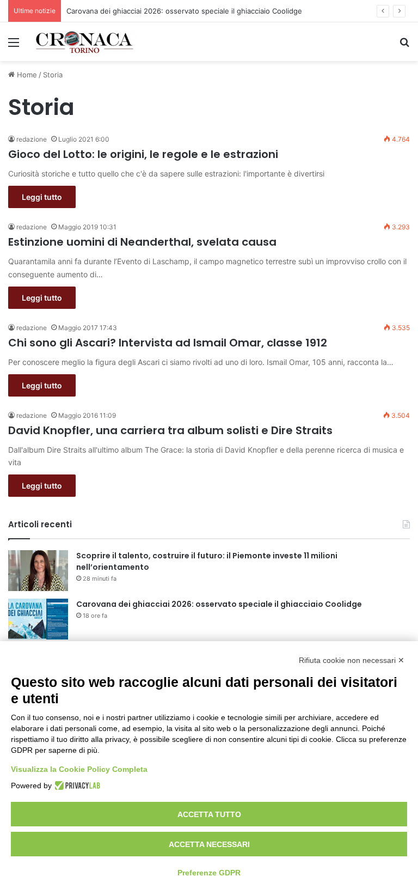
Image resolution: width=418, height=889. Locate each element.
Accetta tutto (209, 814)
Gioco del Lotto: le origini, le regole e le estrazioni (143, 154)
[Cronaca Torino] (85, 41)
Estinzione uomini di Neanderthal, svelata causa (142, 241)
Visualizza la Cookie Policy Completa (79, 769)
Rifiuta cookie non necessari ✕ (351, 660)
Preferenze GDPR (209, 872)
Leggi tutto (42, 197)
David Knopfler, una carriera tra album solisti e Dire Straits (170, 430)
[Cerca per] (404, 46)
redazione (31, 139)
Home (26, 74)
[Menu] (13, 46)
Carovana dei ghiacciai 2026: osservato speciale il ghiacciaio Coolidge (184, 11)
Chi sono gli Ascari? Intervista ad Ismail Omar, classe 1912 (167, 342)
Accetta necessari (209, 844)
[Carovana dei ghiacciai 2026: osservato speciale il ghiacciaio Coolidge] (38, 619)
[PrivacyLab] (76, 785)
